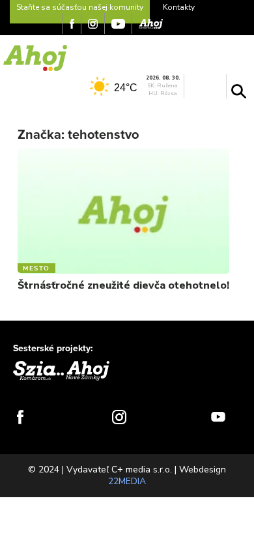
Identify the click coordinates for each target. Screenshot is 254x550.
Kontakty (179, 7)
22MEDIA (127, 481)
